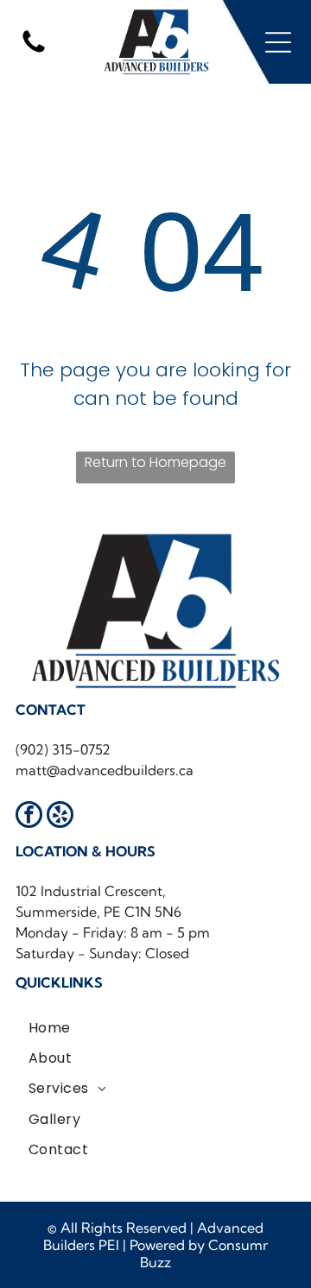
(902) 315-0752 (63, 749)
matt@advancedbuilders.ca (105, 770)
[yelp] (60, 816)
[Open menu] (278, 42)
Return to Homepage (155, 462)
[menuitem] (50, 1027)
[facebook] (29, 816)
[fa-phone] (34, 51)
